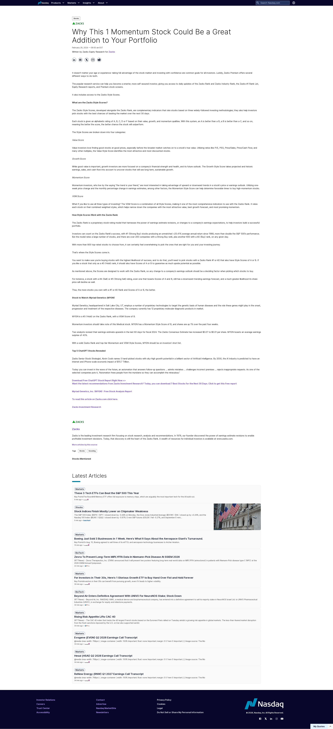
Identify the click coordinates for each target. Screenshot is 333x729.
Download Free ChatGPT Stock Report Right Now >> (99, 380)
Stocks (76, 18)
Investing (92, 451)
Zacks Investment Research (86, 407)
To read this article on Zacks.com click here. (95, 399)
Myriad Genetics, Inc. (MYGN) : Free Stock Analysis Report (102, 391)
